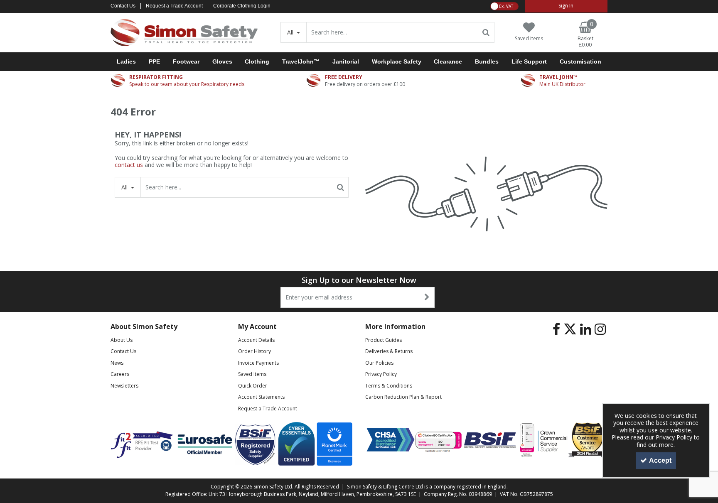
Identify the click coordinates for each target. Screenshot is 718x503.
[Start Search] (486, 32)
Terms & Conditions (388, 386)
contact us (129, 165)
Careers (120, 374)
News (117, 363)
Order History (254, 351)
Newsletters (124, 386)
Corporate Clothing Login (241, 6)
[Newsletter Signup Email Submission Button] (427, 297)
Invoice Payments (258, 363)
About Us (122, 340)
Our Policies (379, 363)
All (291, 32)
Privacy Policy (381, 374)
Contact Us (123, 6)
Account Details (256, 340)
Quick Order (252, 386)
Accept (660, 460)
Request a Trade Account (174, 6)
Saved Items (252, 374)
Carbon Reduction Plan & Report (403, 397)
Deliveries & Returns (389, 351)
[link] (556, 329)
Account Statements (261, 397)
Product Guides (383, 340)
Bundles (487, 61)
